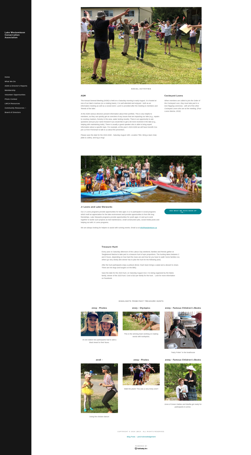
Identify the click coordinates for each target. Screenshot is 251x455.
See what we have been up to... (183, 211)
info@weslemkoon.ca (148, 228)
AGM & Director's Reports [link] (16, 86)
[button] (18, 108)
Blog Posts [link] (131, 437)
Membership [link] (10, 90)
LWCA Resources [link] (12, 104)
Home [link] (7, 77)
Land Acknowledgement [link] (146, 437)
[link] (16, 38)
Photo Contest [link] (11, 99)
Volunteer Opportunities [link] (15, 95)
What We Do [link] (10, 81)
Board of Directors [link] (13, 112)
